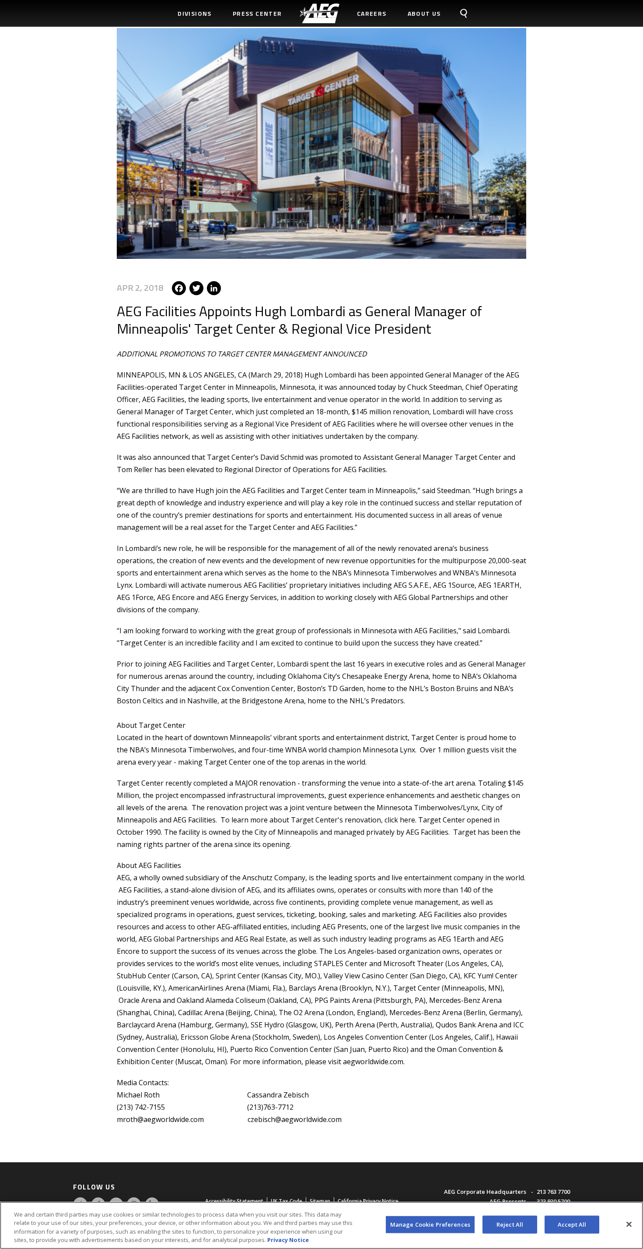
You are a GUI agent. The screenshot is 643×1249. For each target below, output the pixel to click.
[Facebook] (179, 287)
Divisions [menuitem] (195, 13)
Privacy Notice (288, 1240)
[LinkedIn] (214, 287)
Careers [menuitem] (372, 13)
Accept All (572, 1224)
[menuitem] (319, 13)
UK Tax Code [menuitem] (286, 1201)
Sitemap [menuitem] (320, 1201)
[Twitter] (196, 287)
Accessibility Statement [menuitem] (234, 1201)
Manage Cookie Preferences (430, 1224)
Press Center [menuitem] (257, 13)
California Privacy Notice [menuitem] (368, 1201)
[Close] (629, 1224)
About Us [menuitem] (424, 13)
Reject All (509, 1224)
